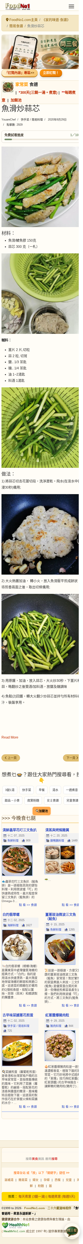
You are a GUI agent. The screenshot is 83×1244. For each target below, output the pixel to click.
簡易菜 (23, 1180)
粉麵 (41, 1186)
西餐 (58, 1180)
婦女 (36, 1180)
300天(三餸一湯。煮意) (38, 92)
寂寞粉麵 (33, 800)
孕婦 (47, 1180)
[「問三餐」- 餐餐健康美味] (41, 52)
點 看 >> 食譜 (28, 905)
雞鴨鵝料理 (57, 840)
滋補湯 (8, 1180)
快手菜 (26, 790)
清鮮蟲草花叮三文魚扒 (20, 830)
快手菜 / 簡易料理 (32, 119)
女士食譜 (53, 800)
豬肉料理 (55, 1025)
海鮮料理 (13, 925)
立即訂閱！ (51, 72)
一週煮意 (72, 790)
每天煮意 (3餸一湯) (32, 1196)
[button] (72, 1231)
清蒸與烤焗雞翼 (57, 830)
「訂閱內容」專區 (17, 72)
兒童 (69, 1180)
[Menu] (71, 6)
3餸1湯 (9, 790)
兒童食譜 (72, 800)
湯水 (55, 790)
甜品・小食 (12, 800)
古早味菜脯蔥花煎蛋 (18, 1015)
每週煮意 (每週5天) (61, 1196)
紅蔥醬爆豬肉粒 (57, 1015)
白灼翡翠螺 (11, 914)
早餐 (42, 790)
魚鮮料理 (13, 840)
